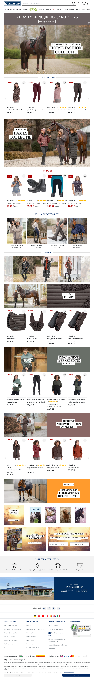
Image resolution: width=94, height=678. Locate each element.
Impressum (51, 649)
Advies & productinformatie (35, 629)
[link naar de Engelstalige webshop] (55, 616)
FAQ (5, 647)
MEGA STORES (86, 10)
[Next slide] (88, 99)
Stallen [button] (41, 10)
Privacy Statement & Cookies (57, 645)
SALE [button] (54, 10)
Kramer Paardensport (56, 622)
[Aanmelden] (79, 3)
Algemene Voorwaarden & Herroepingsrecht (56, 640)
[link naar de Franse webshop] (47, 616)
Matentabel (30, 640)
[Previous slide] (5, 49)
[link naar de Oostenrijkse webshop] (39, 616)
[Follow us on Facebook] (49, 608)
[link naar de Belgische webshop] (51, 616)
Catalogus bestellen (32, 647)
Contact (28, 625)
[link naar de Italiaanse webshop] (58, 616)
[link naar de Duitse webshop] (35, 616)
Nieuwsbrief (30, 633)
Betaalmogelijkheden (11, 625)
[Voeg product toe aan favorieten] (24, 82)
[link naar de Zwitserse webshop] (43, 616)
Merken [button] (59, 10)
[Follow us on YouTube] (58, 608)
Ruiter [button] (12, 10)
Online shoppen (10, 622)
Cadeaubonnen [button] (69, 10)
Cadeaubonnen (9, 644)
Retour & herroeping (10, 633)
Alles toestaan (76, 675)
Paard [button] (18, 10)
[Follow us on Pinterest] (54, 608)
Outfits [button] (48, 10)
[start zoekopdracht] (74, 3)
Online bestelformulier (11, 640)
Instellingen (17, 675)
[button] (33, 9)
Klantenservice (32, 622)
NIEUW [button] (6, 10)
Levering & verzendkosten (12, 629)
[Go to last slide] (5, 99)
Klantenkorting (31, 636)
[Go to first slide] (88, 49)
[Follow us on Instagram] (44, 608)
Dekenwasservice (31, 644)
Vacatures (57, 634)
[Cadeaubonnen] (14, 515)
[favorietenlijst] (84, 3)
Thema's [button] (25, 10)
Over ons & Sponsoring (55, 629)
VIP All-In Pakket (9, 636)
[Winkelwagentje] (88, 3)
